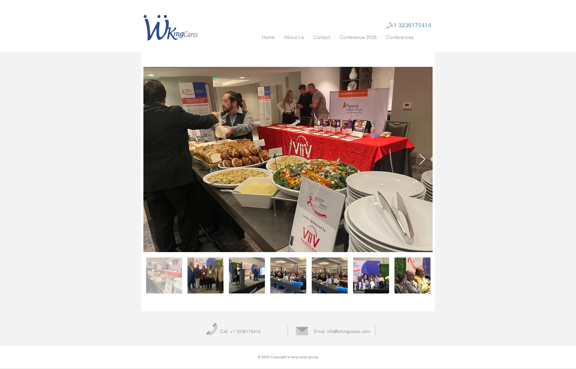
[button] (400, 36)
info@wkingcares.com (348, 331)
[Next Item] (422, 159)
